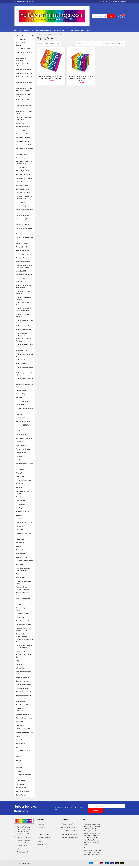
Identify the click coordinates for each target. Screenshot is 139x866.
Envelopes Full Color (22, 258)
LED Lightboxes (21, 668)
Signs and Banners (22, 681)
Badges (18, 760)
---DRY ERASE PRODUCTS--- (24, 599)
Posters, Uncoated (22, 234)
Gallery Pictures (21, 795)
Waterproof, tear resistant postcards (22, 588)
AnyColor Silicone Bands (24, 718)
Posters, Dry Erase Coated (22, 44)
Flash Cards (20, 476)
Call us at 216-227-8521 (24, 837)
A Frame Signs (20, 617)
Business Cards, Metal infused (23, 65)
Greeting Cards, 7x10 (23, 511)
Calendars (19, 442)
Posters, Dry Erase (22, 243)
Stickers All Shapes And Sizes (23, 582)
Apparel (18, 756)
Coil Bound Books (21, 434)
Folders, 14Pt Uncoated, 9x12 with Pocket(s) (24, 310)
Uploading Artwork (43, 30)
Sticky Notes (20, 469)
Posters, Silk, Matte (22, 224)
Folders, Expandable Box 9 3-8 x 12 (24, 321)
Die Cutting (19, 497)
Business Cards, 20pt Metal (23, 95)
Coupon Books (20, 456)
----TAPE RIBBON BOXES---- (24, 732)
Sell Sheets (19, 397)
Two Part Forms (21, 553)
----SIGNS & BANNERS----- (24, 613)
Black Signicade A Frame (24, 621)
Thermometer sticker (23, 791)
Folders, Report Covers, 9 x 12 (24, 380)
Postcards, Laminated (23, 145)
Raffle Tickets (20, 539)
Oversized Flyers (21, 394)
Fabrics (18, 771)
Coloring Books (21, 452)
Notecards (19, 526)
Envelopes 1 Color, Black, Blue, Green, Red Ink (24, 266)
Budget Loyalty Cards (23, 126)
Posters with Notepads (23, 449)
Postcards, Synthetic (23, 158)
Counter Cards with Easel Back (24, 641)
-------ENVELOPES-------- (24, 254)
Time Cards (20, 550)
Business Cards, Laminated (21, 59)
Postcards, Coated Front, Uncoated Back (24, 162)
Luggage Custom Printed (24, 774)
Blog (89, 30)
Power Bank (20, 725)
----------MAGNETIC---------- (24, 401)
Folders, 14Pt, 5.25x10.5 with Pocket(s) (23, 287)
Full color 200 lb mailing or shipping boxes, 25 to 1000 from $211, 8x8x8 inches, (81, 78)
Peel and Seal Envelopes (24, 274)
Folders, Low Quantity (23, 326)
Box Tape (19, 747)
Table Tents (20, 542)
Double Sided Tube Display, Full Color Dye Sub (24, 646)
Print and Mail (20, 784)
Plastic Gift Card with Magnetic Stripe (23, 569)
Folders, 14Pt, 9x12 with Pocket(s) (23, 298)
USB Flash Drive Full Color (24, 729)
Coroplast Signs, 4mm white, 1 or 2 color (23, 629)
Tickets (18, 546)
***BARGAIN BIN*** (22, 39)
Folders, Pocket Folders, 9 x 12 (24, 355)
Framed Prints (20, 664)
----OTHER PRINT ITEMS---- (24, 480)
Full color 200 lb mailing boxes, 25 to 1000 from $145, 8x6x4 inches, (51, 77)
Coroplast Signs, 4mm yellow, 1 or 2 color (23, 635)
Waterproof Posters (22, 250)
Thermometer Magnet (23, 421)
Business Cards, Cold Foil (24, 52)
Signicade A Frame (22, 688)
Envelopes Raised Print (23, 261)
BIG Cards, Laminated (23, 174)
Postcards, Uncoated (23, 137)
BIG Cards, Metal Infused (24, 178)
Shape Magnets (21, 418)
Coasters (19, 764)
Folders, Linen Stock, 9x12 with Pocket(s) (24, 346)
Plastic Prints (20, 564)
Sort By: (40, 43)
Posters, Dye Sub (21, 247)
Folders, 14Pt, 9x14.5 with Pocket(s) (24, 304)
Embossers (19, 767)
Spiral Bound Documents (24, 438)
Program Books (21, 445)
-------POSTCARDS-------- (24, 130)
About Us (17, 30)
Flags (18, 661)
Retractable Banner (22, 677)
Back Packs (19, 721)
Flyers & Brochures (22, 390)
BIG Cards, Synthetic (22, 189)
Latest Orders (20, 123)
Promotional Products (23, 714)
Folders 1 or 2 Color (22, 282)
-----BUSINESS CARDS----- (24, 48)
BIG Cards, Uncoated (23, 193)
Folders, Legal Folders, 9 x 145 (24, 374)
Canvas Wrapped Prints (23, 624)
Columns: (80, 43)
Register (123, 1)
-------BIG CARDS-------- (23, 167)
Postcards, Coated (22, 134)
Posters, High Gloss (22, 215)
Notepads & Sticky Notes (24, 463)
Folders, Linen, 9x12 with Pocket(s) (24, 340)
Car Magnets (20, 405)
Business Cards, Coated (24, 73)
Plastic (18, 574)
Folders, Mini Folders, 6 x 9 (24, 367)
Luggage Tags (20, 780)
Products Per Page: (110, 43)
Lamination (19, 519)
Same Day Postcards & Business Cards (23, 118)
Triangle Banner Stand (23, 692)
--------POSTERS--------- (23, 202)
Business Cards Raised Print (23, 107)
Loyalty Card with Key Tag (24, 522)
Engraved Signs (21, 651)
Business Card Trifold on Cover (24, 112)
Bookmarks (19, 487)
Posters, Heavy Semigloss (24, 209)
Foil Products (20, 504)
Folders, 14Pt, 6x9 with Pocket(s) (23, 292)
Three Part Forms (21, 557)
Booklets (19, 431)
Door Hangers (20, 500)
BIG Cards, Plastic (22, 182)
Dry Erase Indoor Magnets (24, 408)
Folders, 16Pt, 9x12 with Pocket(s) (23, 315)
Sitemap (40, 844)
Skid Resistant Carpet (23, 684)
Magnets (19, 414)
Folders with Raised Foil (23, 329)
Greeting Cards (21, 508)
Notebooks (19, 460)
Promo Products (60, 30)
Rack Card (19, 529)
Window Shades (21, 701)
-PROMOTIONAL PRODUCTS (21, 710)
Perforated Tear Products (24, 533)
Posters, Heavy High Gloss (24, 219)
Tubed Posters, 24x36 (23, 705)
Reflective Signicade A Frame (23, 673)
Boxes (18, 736)
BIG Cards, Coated (22, 185)
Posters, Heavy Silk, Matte (24, 228)
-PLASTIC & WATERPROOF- (24, 561)
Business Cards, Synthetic (24, 77)
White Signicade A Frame (24, 695)
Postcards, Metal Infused (24, 148)
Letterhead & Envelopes (24, 271)
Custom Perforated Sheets (22, 492)
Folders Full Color (21, 350)
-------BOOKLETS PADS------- (24, 426)
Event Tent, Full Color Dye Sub (24, 656)
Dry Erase (19, 604)
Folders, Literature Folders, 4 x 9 (22, 334)
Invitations (19, 515)
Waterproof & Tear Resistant (22, 594)
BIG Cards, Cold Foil (22, 171)
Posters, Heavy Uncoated (24, 237)
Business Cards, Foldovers (24, 100)
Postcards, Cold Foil (22, 141)
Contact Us (28, 30)
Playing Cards (20, 473)
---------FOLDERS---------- (24, 278)
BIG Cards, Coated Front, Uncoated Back (24, 197)
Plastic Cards (20, 577)
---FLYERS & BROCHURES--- (24, 385)
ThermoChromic (21, 788)
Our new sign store (77, 30)
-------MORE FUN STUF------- (24, 752)
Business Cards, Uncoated (24, 82)
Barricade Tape (21, 740)
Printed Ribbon (21, 743)
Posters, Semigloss (22, 206)
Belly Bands (19, 484)
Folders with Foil (21, 363)
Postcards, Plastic (22, 154)
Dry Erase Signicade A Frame (23, 609)
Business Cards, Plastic (23, 69)
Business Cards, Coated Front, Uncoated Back (24, 89)
